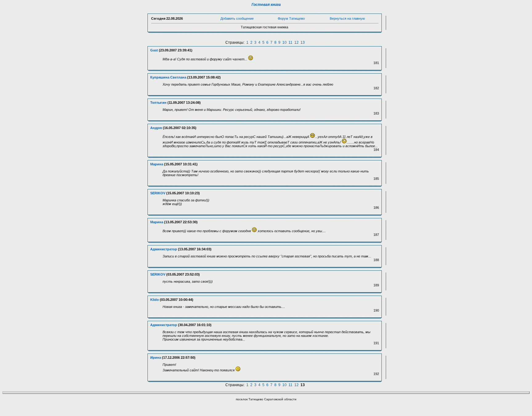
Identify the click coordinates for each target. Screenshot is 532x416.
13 (302, 42)
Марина (156, 164)
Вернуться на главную (347, 18)
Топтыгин (158, 102)
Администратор (163, 249)
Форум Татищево (291, 18)
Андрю (156, 128)
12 (296, 42)
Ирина (155, 357)
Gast (154, 50)
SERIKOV (157, 193)
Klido (154, 299)
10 (284, 42)
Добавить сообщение (237, 18)
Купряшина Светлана (168, 77)
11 (290, 42)
